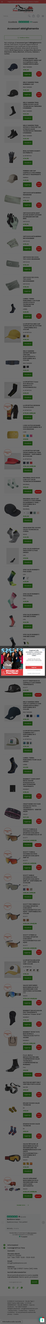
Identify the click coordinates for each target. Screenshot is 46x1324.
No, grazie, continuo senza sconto (34, 673)
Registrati (34, 667)
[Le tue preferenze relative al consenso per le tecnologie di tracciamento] (42, 1320)
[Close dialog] (44, 650)
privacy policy (38, 669)
